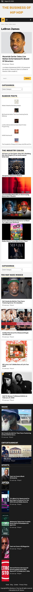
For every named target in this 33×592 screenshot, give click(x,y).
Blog (11, 584)
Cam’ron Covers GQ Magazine (19, 546)
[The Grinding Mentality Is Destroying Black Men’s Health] (16, 208)
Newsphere (12, 590)
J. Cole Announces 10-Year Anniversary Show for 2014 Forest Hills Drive (16, 457)
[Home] (3, 20)
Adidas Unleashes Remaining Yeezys (11, 105)
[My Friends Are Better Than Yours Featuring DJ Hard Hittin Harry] (16, 420)
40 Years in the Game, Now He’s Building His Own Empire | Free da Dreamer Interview (16, 155)
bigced (12, 64)
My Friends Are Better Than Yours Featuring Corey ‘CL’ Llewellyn (13, 302)
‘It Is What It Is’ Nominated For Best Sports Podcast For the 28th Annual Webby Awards (19, 500)
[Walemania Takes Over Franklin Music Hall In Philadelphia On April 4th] (5, 524)
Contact (16, 584)
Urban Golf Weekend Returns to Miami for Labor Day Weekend (16, 221)
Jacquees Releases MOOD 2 (12, 176)
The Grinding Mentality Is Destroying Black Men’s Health (15, 195)
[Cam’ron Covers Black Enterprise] (5, 478)
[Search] (31, 19)
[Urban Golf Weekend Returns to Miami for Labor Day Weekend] (16, 231)
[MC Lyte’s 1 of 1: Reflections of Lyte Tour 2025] (16, 351)
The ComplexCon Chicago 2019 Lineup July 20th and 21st (16, 144)
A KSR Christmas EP (7, 135)
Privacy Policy (23, 584)
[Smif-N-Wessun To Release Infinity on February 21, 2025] (16, 383)
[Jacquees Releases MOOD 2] (16, 185)
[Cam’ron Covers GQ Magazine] (5, 547)
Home (7, 584)
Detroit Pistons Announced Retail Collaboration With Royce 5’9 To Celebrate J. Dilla (20, 569)
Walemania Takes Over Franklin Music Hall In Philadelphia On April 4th (20, 523)
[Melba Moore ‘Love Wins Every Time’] (16, 250)
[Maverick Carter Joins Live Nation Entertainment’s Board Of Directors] (16, 42)
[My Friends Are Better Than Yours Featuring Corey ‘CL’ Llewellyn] (16, 288)
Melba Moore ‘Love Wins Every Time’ (15, 241)
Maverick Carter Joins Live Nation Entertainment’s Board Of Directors (15, 58)
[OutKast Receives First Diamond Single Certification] (16, 319)
